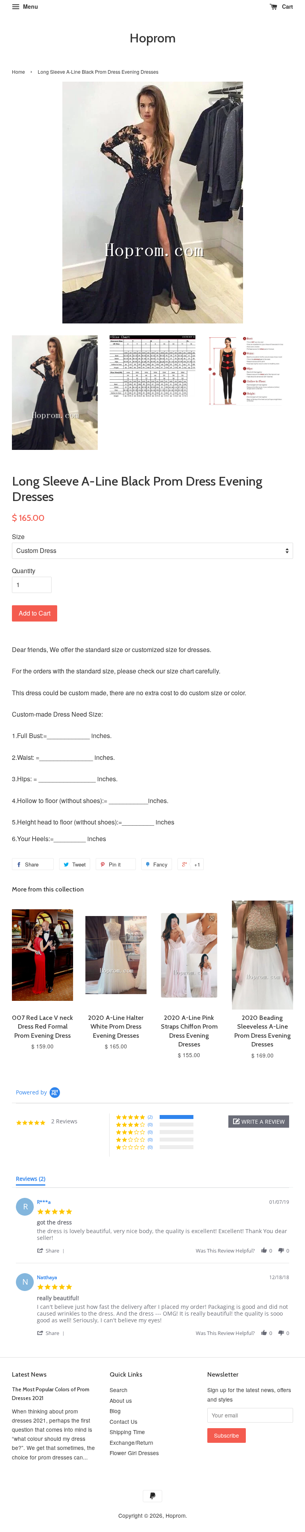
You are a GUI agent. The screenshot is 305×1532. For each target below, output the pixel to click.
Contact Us (123, 1421)
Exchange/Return (131, 1442)
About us (121, 1400)
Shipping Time (127, 1432)
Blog (115, 1411)
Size (18, 536)
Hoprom (152, 38)
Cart (286, 6)
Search (118, 1390)
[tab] (30, 1180)
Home (18, 71)
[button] (258, 1121)
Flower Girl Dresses (134, 1453)
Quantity (23, 570)
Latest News (29, 1374)
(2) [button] (150, 1117)
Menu (29, 6)
